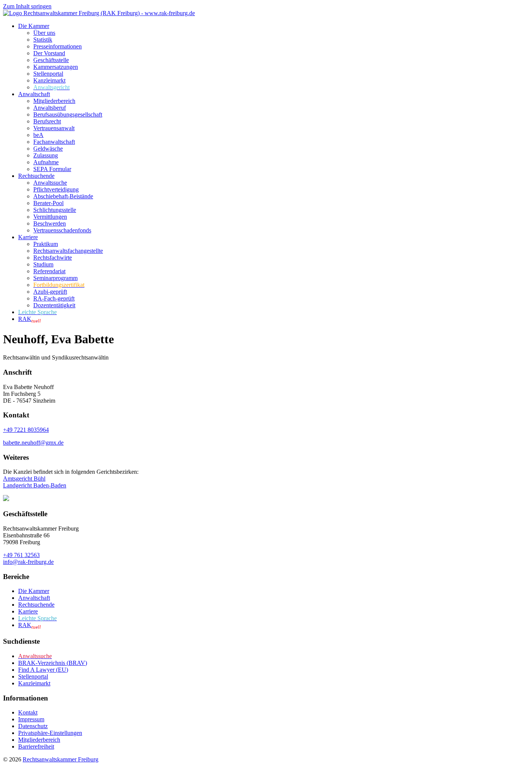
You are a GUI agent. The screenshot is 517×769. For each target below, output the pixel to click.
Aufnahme (46, 162)
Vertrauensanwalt (54, 128)
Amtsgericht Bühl (24, 478)
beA (38, 135)
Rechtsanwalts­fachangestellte (68, 251)
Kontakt (27, 712)
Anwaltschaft (34, 94)
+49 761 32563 (21, 555)
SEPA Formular (52, 169)
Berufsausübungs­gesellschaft (67, 114)
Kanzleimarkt (49, 80)
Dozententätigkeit (54, 305)
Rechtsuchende (36, 176)
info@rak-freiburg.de (28, 562)
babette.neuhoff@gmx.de (33, 442)
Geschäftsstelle (51, 60)
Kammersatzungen (55, 67)
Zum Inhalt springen (27, 6)
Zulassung (45, 155)
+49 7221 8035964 (26, 430)
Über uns (44, 33)
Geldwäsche (48, 148)
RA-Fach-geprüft (54, 298)
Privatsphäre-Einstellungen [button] (50, 733)
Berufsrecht (47, 121)
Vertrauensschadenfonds (62, 230)
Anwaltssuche (50, 182)
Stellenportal (48, 73)
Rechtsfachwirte (52, 257)
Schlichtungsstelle (54, 210)
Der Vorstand (49, 53)
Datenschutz (33, 726)
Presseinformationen (57, 46)
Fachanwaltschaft (54, 142)
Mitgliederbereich (54, 101)
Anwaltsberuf (49, 107)
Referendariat (49, 271)
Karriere (28, 237)
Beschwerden (49, 223)
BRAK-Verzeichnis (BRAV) (52, 663)
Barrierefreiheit (36, 746)
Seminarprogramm (55, 278)
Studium (43, 264)
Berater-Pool (48, 203)
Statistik (42, 39)
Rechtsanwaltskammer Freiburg (60, 759)
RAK (29, 319)
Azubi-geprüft (50, 291)
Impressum (31, 719)
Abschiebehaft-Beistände (63, 196)
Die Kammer (33, 26)
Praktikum (45, 244)
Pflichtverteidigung (56, 189)
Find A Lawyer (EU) (43, 669)
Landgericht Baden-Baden (34, 485)
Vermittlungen (50, 216)
